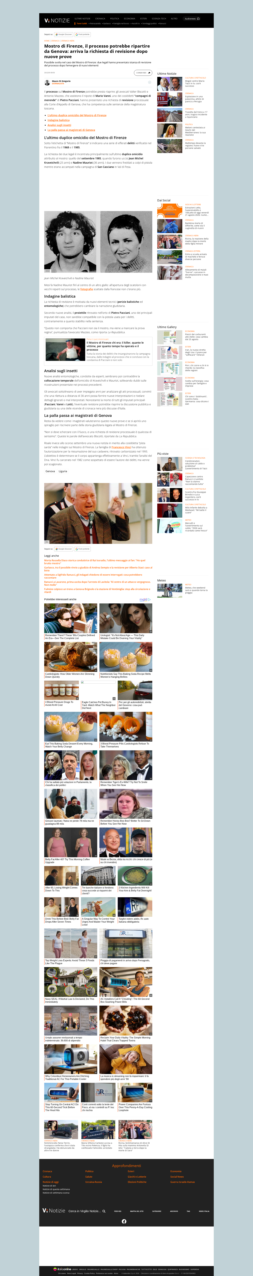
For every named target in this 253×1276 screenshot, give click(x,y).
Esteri (131, 1171)
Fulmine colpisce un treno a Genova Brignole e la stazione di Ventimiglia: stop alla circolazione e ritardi (97, 590)
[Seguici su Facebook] (124, 1223)
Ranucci (162, 23)
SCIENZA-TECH (159, 19)
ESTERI (143, 19)
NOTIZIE (60, 20)
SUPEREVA (194, 1269)
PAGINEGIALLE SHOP (109, 1269)
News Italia (204, 1211)
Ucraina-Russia (93, 1182)
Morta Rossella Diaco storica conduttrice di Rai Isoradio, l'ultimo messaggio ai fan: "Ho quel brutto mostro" (94, 562)
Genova (50, 471)
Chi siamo (62, 1273)
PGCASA (122, 1269)
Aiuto (116, 1273)
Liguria (63, 471)
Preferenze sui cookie (104, 1273)
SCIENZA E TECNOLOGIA (195, 458)
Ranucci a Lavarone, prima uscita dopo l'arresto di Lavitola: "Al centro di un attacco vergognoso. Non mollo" (97, 583)
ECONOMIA (129, 19)
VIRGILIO (82, 1269)
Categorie (156, 1211)
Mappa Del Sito (136, 1211)
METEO (188, 520)
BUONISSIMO (184, 1269)
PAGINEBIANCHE (133, 1269)
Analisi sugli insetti (59, 125)
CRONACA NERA (67, 41)
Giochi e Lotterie (137, 1176)
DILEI (155, 1269)
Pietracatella (95, 23)
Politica (89, 1171)
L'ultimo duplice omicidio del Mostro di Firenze (77, 115)
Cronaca (47, 1171)
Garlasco (107, 23)
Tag (188, 1211)
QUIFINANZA (173, 1269)
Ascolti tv (136, 23)
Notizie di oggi (51, 1182)
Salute (88, 1176)
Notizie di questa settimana (56, 1189)
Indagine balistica (59, 120)
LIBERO (75, 1269)
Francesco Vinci (121, 447)
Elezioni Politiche (137, 1182)
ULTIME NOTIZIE (82, 19)
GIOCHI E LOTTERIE (193, 205)
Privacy (80, 1273)
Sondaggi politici (149, 23)
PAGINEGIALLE (93, 1269)
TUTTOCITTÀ (146, 1269)
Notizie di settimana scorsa (56, 1192)
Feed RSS (117, 1211)
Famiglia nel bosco (121, 23)
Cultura (47, 1176)
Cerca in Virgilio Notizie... (85, 1211)
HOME (46, 41)
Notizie (57, 1210)
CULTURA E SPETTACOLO (195, 78)
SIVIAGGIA (162, 1269)
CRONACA (100, 19)
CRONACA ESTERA (192, 251)
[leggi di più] (149, 82)
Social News (177, 1176)
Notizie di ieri (49, 1185)
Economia (175, 1171)
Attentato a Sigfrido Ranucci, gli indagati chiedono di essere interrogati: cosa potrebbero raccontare (93, 576)
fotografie (86, 289)
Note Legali (71, 1273)
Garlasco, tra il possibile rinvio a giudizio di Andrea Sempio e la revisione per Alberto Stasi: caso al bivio (98, 569)
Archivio (174, 1211)
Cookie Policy (89, 1273)
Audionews (190, 18)
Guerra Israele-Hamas (182, 1182)
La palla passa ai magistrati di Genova (71, 130)
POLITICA (114, 19)
